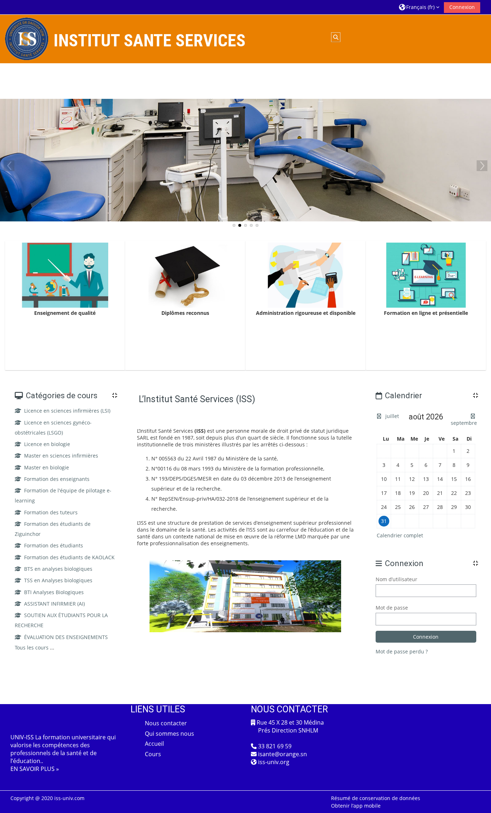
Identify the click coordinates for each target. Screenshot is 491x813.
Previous (9, 165)
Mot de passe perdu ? (402, 651)
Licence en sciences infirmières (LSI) (67, 410)
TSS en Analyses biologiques (58, 580)
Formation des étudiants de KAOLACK (69, 557)
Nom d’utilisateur (396, 579)
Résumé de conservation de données (375, 798)
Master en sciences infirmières (61, 455)
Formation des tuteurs (51, 512)
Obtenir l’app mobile (356, 805)
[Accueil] (26, 38)
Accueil (154, 744)
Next (482, 165)
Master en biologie (46, 467)
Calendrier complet (400, 535)
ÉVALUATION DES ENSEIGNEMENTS (66, 637)
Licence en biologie (47, 444)
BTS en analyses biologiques (58, 568)
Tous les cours (32, 647)
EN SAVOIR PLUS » (34, 769)
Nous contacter (166, 723)
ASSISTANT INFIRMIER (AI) (54, 603)
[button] (419, 7)
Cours (153, 754)
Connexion (462, 7)
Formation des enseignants (57, 479)
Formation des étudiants (53, 545)
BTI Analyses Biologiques (54, 592)
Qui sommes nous (169, 734)
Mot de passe (392, 607)
